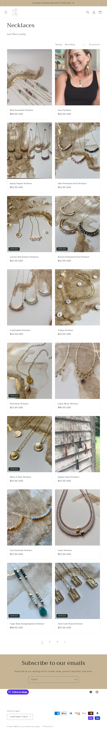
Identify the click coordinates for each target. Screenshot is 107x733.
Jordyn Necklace (65, 330)
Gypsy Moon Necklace (68, 404)
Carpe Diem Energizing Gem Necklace (27, 624)
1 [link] (42, 642)
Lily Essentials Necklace (21, 550)
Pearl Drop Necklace (19, 404)
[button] (6, 12)
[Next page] (65, 642)
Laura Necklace (65, 550)
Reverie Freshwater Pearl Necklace (73, 257)
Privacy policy (47, 726)
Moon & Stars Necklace (20, 477)
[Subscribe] (75, 679)
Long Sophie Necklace (20, 330)
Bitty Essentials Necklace (21, 110)
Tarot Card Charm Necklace (70, 624)
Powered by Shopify (32, 726)
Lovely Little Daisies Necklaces (24, 257)
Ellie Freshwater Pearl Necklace (72, 183)
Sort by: (58, 44)
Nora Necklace (64, 110)
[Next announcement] (102, 3)
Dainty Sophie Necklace (21, 183)
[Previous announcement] (5, 3)
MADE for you (19, 726)
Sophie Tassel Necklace (68, 477)
